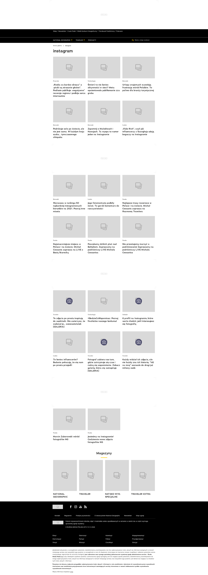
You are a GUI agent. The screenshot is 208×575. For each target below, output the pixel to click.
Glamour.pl (82, 535)
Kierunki (125, 81)
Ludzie (124, 125)
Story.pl (134, 542)
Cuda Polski (72, 31)
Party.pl (81, 539)
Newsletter (62, 31)
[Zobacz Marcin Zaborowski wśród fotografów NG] (69, 419)
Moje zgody (140, 516)
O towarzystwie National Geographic (107, 516)
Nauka (124, 199)
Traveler (55, 314)
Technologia (92, 81)
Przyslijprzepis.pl (137, 539)
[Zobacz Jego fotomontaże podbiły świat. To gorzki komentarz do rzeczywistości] (104, 186)
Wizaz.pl (82, 542)
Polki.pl (108, 539)
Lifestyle (125, 314)
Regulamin (68, 516)
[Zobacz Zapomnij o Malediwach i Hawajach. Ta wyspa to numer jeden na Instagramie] (104, 111)
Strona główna (57, 45)
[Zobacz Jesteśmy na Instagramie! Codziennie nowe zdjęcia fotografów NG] (104, 419)
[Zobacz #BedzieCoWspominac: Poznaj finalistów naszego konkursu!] (104, 301)
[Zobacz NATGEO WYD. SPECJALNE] (117, 475)
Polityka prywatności (83, 516)
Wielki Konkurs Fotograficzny (87, 31)
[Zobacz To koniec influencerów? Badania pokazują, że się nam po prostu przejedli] (69, 342)
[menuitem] (62, 40)
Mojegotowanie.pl (138, 535)
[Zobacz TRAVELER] (91, 475)
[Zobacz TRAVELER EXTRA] (143, 475)
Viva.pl (55, 542)
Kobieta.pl (109, 535)
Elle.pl (54, 535)
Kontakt (57, 516)
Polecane (119, 31)
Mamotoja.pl (57, 539)
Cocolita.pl (109, 542)
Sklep (55, 31)
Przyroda (56, 81)
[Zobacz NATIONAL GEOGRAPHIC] (65, 475)
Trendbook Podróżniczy (107, 31)
